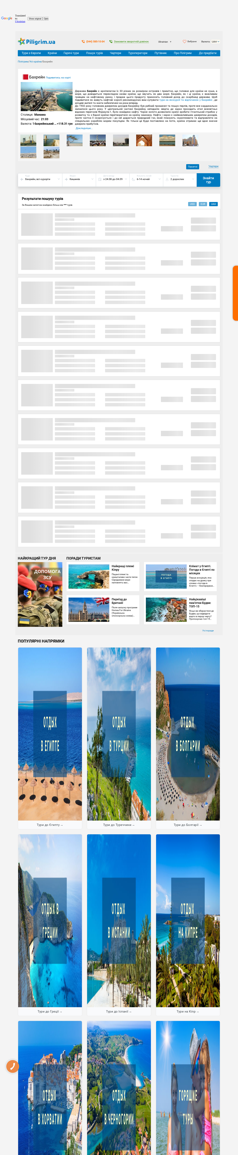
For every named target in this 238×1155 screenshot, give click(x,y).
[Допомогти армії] (40, 626)
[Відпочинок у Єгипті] (50, 733)
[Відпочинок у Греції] (50, 920)
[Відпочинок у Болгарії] (188, 733)
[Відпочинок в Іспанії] (119, 920)
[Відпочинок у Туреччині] (119, 733)
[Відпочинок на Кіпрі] (188, 920)
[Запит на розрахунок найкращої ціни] (235, 293)
